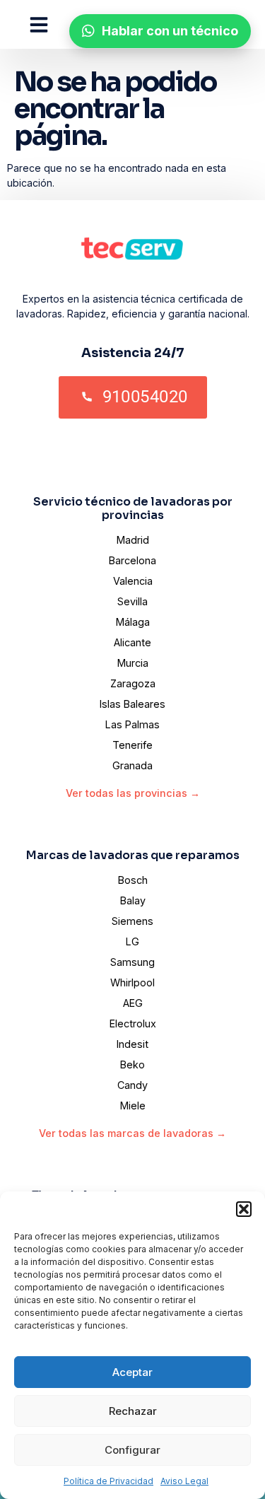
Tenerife (132, 745)
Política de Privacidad (108, 1481)
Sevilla (132, 601)
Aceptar (132, 1372)
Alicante (132, 642)
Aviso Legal (184, 1481)
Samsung (132, 962)
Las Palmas (132, 724)
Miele (133, 1106)
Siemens (132, 921)
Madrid (133, 540)
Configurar (132, 1450)
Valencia (133, 581)
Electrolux (133, 1023)
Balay (133, 900)
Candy (132, 1085)
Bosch (133, 880)
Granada (132, 765)
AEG (133, 1003)
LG (132, 941)
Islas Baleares (132, 704)
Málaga (133, 622)
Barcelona (132, 560)
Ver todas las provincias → (133, 793)
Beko (132, 1064)
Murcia (132, 663)
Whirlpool (132, 982)
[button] (244, 1209)
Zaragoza (132, 683)
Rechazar (133, 1411)
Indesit (132, 1044)
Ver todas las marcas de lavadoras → (132, 1133)
